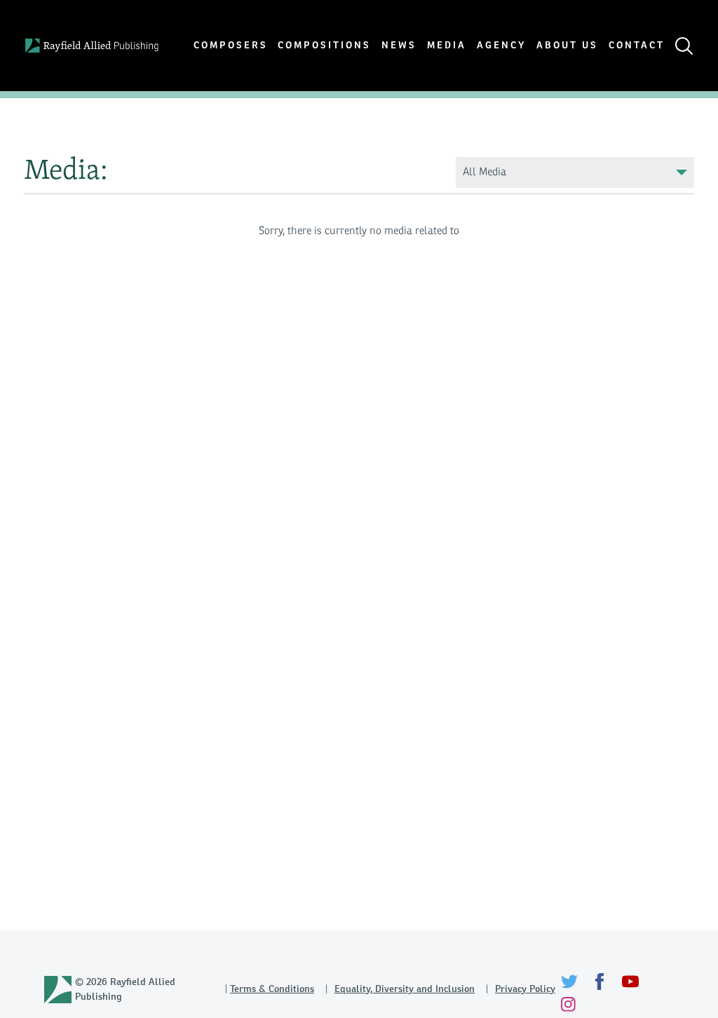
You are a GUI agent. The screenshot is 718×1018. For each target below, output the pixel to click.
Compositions (324, 45)
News (398, 45)
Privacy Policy (525, 988)
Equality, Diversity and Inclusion (404, 988)
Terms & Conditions (272, 988)
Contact (637, 45)
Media (446, 45)
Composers (231, 45)
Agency (502, 45)
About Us (567, 45)
